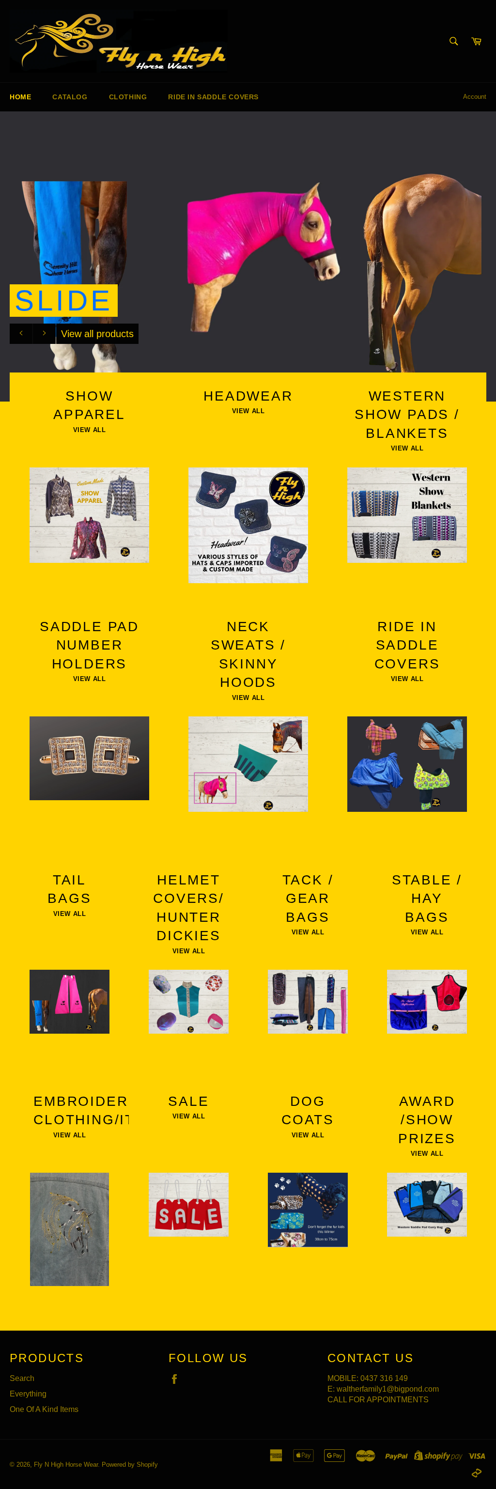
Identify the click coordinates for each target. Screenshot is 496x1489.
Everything (28, 1394)
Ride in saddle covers (213, 97)
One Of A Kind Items (44, 1409)
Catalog (69, 97)
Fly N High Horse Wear (66, 1464)
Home (20, 97)
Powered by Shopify (130, 1464)
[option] (248, 256)
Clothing (128, 97)
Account (474, 96)
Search (22, 1378)
